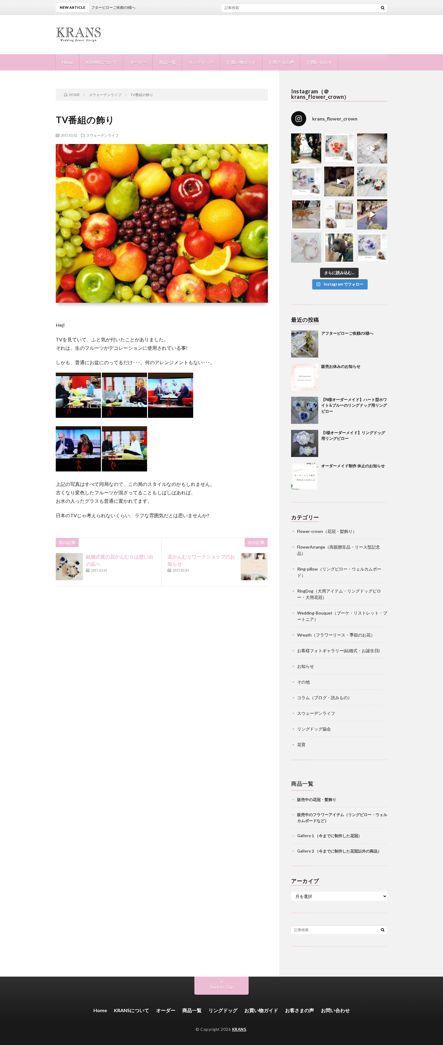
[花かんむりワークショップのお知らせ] (254, 566)
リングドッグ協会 (314, 728)
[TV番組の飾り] (78, 416)
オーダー (138, 62)
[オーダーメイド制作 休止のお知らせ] (304, 476)
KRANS (239, 1029)
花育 (301, 744)
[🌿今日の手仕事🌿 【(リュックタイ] (372, 182)
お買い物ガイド (241, 62)
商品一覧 (167, 62)
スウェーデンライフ (102, 135)
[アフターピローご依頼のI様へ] (304, 344)
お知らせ (305, 666)
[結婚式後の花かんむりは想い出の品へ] (69, 566)
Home (67, 62)
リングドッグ (201, 62)
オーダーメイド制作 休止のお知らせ (353, 465)
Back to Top (221, 987)
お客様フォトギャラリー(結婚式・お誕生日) (338, 650)
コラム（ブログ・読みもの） (324, 697)
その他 (303, 681)
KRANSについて (101, 62)
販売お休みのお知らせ (340, 366)
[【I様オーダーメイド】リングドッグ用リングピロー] (304, 443)
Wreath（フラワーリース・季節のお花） (336, 634)
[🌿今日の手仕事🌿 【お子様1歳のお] (306, 248)
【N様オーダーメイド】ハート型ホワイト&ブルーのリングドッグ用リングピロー (354, 405)
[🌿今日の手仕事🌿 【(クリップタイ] (339, 148)
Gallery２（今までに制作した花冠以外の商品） (339, 850)
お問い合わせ (319, 62)
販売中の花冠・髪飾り (316, 799)
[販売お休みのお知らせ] (304, 377)
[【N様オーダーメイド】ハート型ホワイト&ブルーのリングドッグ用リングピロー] (304, 410)
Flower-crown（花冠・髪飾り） (327, 531)
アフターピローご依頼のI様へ (347, 333)
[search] (382, 7)
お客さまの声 (281, 62)
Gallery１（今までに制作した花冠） (329, 835)
